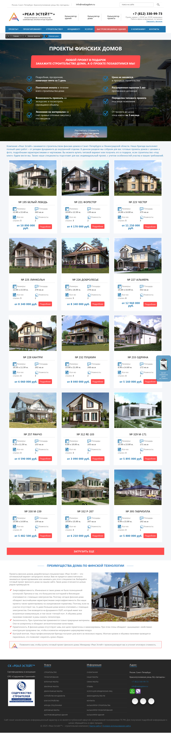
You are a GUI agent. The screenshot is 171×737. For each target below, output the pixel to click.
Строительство (54, 29)
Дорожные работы (51, 710)
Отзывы (90, 686)
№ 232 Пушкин (85, 357)
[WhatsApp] (132, 693)
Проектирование (31, 29)
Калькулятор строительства (98, 705)
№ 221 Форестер (85, 202)
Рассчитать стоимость (87, 132)
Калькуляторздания (71, 17)
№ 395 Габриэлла (138, 511)
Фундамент (73, 29)
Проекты (13, 29)
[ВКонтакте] (143, 701)
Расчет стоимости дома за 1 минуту (163, 375)
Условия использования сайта (116, 725)
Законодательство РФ (96, 696)
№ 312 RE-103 (85, 434)
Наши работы (92, 677)
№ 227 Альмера (138, 279)
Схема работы (92, 682)
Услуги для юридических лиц (99, 691)
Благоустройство (51, 701)
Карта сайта (95, 725)
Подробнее (45, 226)
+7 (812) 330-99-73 (147, 13)
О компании (137, 29)
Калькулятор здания (95, 715)
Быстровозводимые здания (111, 29)
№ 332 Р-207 (85, 511)
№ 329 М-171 (137, 434)
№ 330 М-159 (32, 511)
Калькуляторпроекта (113, 17)
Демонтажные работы (53, 691)
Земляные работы (51, 686)
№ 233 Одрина (138, 357)
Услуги (88, 29)
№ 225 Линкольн (33, 279)
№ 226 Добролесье (85, 279)
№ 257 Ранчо (33, 434)
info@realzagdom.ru (85, 4)
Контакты (154, 29)
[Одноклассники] (151, 701)
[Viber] (138, 693)
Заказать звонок (154, 21)
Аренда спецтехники (53, 705)
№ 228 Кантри (33, 357)
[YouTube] (135, 701)
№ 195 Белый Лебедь (32, 202)
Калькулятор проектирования (99, 710)
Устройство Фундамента (54, 696)
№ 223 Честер (138, 202)
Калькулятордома (94, 17)
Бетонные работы (51, 682)
